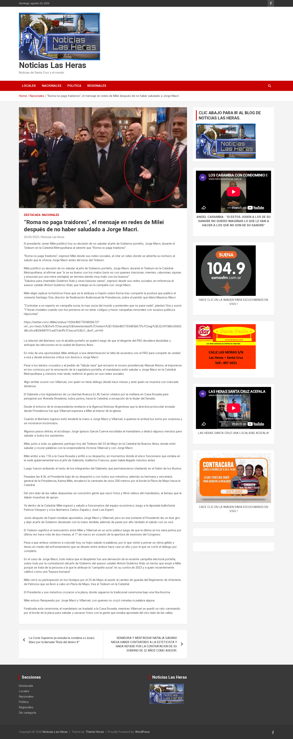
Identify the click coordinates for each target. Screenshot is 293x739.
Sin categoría (27, 712)
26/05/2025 (31, 237)
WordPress (142, 732)
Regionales (96, 86)
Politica (74, 86)
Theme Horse (95, 732)
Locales (29, 86)
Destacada (32, 214)
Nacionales (51, 86)
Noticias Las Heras (52, 65)
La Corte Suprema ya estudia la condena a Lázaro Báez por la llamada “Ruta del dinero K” (61, 640)
